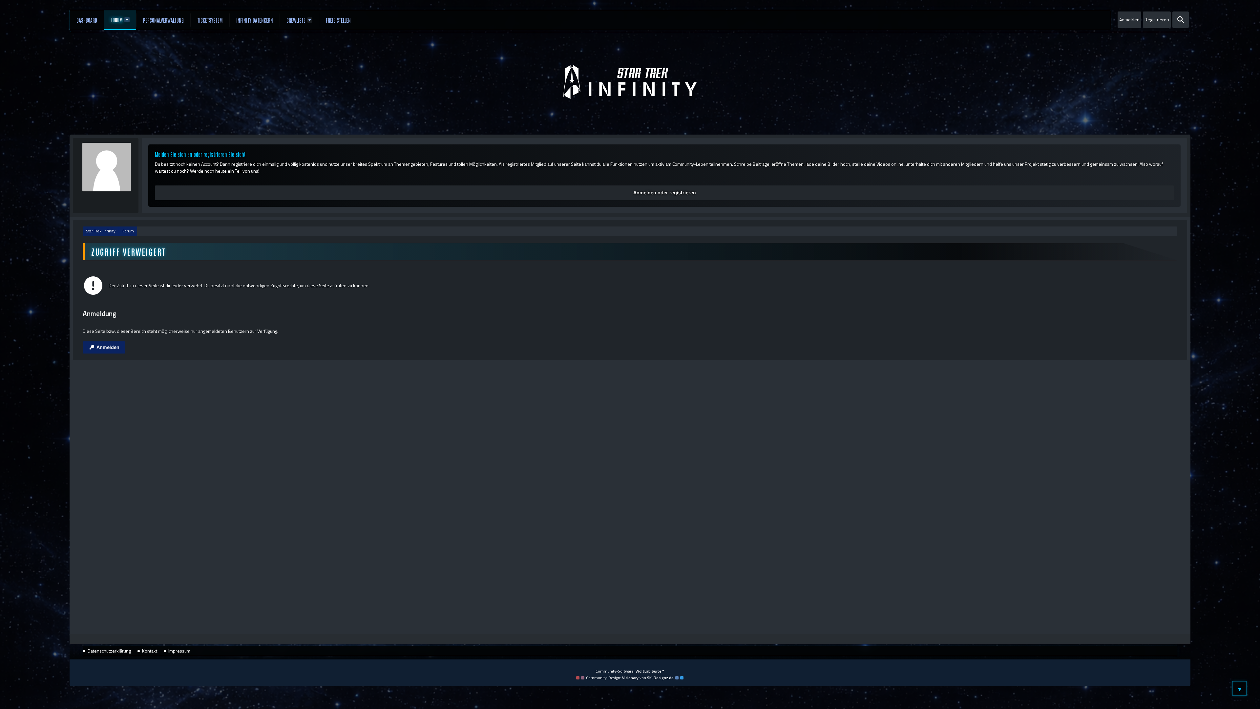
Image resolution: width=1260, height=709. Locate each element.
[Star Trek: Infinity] (630, 82)
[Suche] (1180, 19)
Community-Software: (630, 671)
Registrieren (1156, 19)
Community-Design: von (630, 678)
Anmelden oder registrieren (664, 192)
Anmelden (1129, 19)
